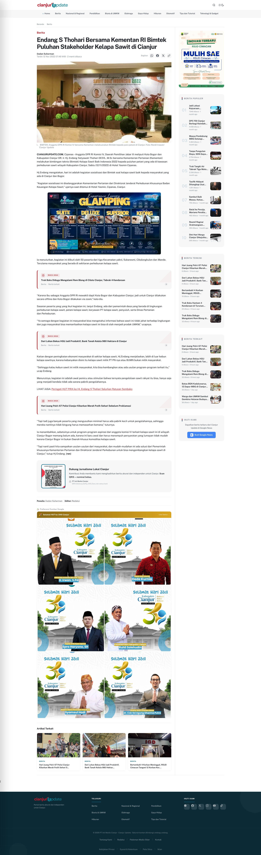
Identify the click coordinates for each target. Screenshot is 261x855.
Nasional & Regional (75, 13)
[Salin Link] (6, 439)
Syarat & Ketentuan (128, 849)
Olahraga (128, 13)
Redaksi (121, 840)
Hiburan (157, 13)
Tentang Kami (106, 840)
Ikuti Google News (204, 435)
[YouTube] (216, 807)
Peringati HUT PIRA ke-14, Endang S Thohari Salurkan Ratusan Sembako (92, 389)
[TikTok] (223, 807)
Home (47, 13)
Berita (58, 13)
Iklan (160, 849)
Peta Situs (147, 849)
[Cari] (214, 5)
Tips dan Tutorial (187, 13)
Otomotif (170, 13)
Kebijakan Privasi (106, 849)
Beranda (40, 24)
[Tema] (221, 5)
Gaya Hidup (143, 13)
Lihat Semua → (164, 515)
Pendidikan (95, 13)
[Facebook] (6, 424)
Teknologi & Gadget (209, 13)
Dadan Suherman (45, 54)
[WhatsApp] (6, 416)
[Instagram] (208, 807)
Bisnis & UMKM (112, 13)
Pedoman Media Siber (140, 840)
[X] (6, 431)
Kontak (158, 840)
